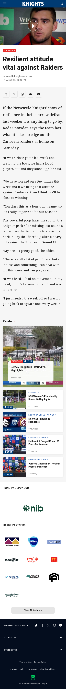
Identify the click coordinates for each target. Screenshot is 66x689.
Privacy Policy (40, 662)
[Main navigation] (4, 4)
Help (22, 669)
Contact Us (32, 669)
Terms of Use (25, 662)
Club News (9, 50)
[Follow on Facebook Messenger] (60, 625)
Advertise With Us (47, 669)
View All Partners (33, 610)
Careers (13, 669)
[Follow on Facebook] (42, 625)
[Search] (61, 4)
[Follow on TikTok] (36, 625)
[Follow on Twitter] (48, 625)
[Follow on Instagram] (54, 625)
